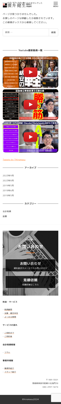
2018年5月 (8, 195)
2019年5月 (8, 185)
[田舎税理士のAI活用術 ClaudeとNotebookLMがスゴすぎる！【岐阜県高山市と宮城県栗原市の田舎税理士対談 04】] (30, 137)
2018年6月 (8, 190)
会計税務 (7, 211)
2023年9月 (8, 175)
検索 (53, 32)
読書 (5, 216)
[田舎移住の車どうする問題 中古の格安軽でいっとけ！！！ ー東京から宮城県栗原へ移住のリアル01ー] (30, 72)
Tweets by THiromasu (14, 159)
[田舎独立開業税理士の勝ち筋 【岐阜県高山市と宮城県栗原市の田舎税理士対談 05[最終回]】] (30, 104)
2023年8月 (8, 180)
